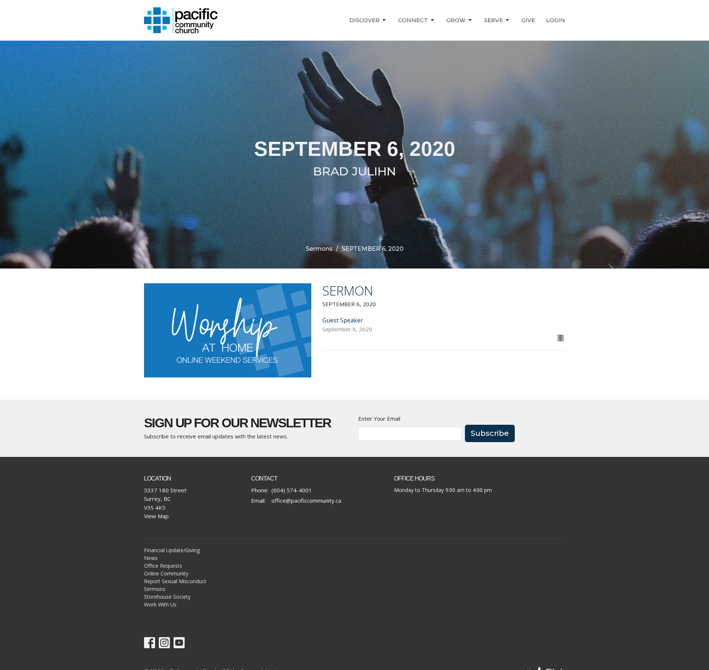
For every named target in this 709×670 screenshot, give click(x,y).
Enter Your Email (379, 418)
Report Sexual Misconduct (175, 581)
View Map (156, 516)
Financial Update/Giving (172, 550)
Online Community (166, 573)
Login (555, 20)
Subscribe (490, 433)
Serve (493, 20)
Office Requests (163, 565)
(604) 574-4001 (291, 490)
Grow (456, 20)
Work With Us (160, 604)
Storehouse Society (167, 596)
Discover (364, 20)
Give (528, 20)
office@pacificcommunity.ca (306, 500)
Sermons (319, 248)
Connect (413, 20)
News (151, 557)
